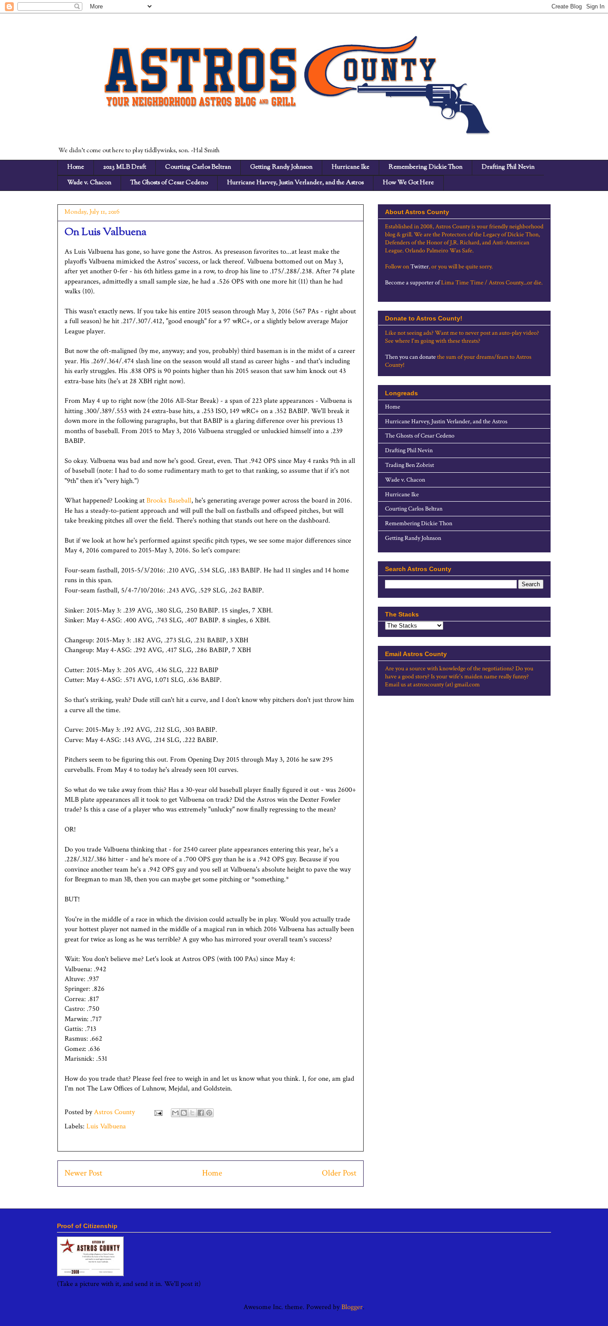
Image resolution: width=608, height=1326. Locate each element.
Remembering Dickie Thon (425, 167)
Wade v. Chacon (89, 182)
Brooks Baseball (168, 500)
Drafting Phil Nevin (508, 167)
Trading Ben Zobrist (409, 465)
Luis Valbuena (106, 1126)
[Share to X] (192, 1112)
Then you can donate (410, 357)
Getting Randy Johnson (281, 167)
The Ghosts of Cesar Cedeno (169, 182)
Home (75, 167)
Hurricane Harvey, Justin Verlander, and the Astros (295, 182)
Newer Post (83, 1173)
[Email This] (175, 1112)
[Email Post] (157, 1112)
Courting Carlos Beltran (198, 167)
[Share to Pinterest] (209, 1112)
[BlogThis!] (183, 1112)
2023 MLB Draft (124, 167)
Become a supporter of (412, 283)
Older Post (339, 1173)
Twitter (419, 267)
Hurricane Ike (350, 167)
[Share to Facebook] (200, 1112)
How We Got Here (408, 182)
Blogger (352, 1307)
